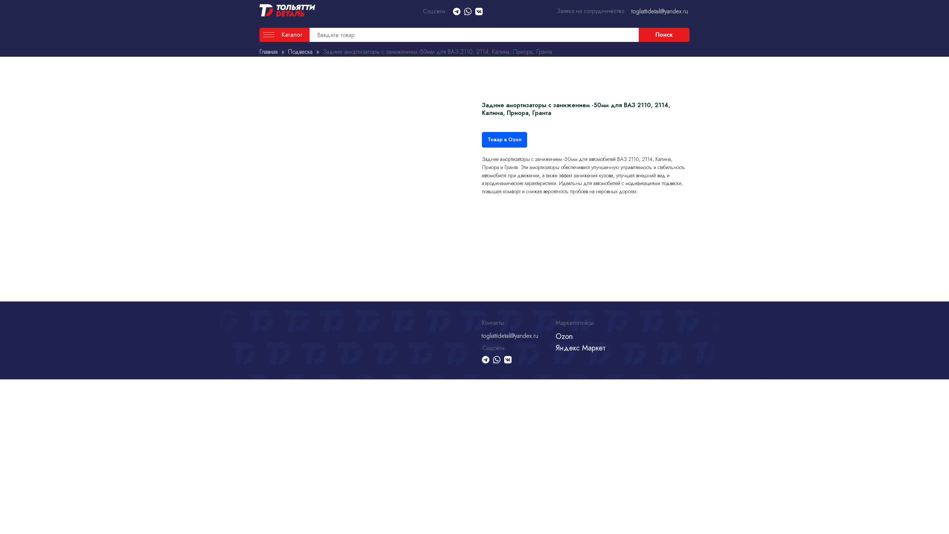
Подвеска (301, 51)
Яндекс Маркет (580, 348)
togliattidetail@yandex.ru (659, 11)
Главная (268, 51)
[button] (284, 35)
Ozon (564, 336)
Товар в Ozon (504, 139)
